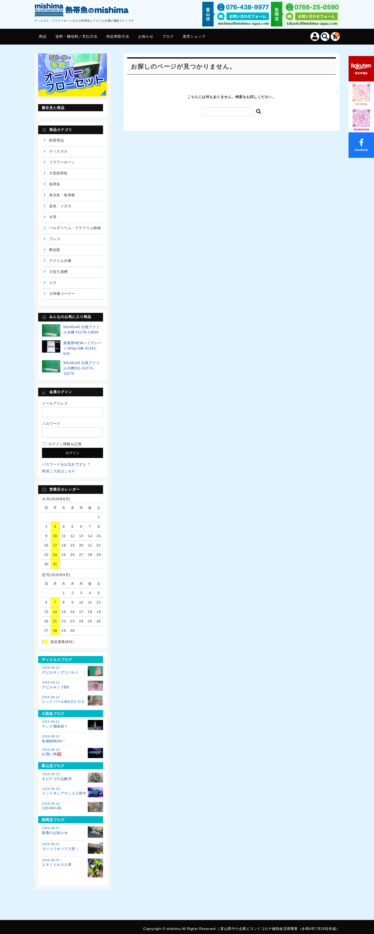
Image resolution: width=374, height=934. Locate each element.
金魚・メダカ (60, 206)
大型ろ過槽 (58, 272)
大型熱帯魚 (58, 173)
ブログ (168, 36)
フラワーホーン (62, 162)
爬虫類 (54, 250)
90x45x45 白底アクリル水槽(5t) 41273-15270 (81, 368)
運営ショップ (194, 36)
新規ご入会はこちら (58, 471)
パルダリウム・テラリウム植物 (75, 228)
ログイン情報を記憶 (64, 444)
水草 (52, 217)
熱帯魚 (54, 184)
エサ (52, 283)
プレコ (54, 239)
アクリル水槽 (60, 261)
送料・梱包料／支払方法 (76, 36)
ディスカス (58, 151)
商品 (43, 36)
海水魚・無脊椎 (62, 195)
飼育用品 (56, 140)
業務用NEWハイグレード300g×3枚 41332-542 (82, 348)
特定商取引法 (117, 36)
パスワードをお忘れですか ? (66, 464)
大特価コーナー (62, 293)
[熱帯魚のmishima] (82, 11)
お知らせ (145, 36)
